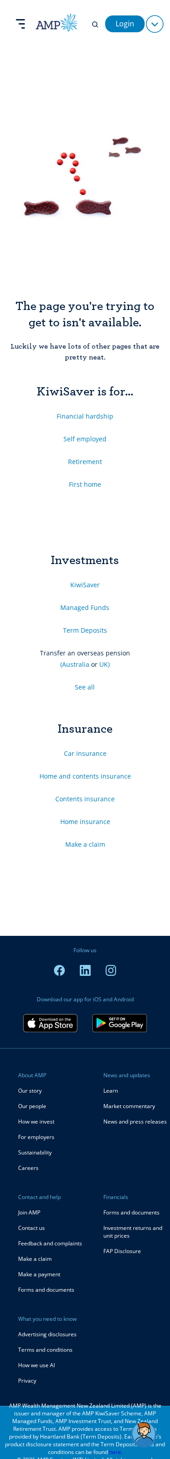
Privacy (27, 1380)
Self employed (85, 439)
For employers (36, 1137)
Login (125, 24)
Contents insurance (85, 798)
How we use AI (36, 1365)
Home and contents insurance (85, 776)
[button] (143, 1435)
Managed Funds (84, 607)
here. (115, 1452)
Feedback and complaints (50, 1243)
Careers (28, 1168)
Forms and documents (46, 1290)
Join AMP (29, 1212)
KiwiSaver (85, 584)
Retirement (85, 461)
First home (85, 484)
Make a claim (85, 844)
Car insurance (85, 753)
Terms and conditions (45, 1350)
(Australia (74, 664)
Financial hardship (85, 416)
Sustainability (35, 1152)
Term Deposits (85, 630)
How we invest (36, 1121)
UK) (104, 664)
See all (85, 687)
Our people (32, 1106)
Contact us (31, 1228)
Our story (30, 1090)
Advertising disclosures (47, 1334)
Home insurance (85, 821)
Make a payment (39, 1274)
